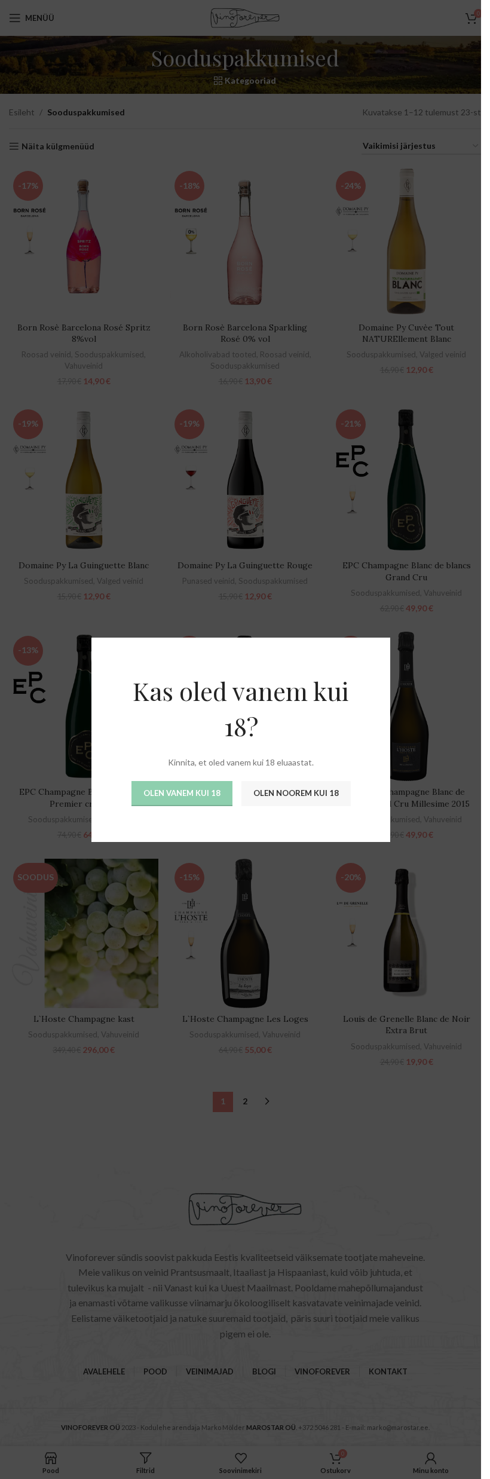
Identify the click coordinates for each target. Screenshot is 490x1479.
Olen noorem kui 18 (295, 793)
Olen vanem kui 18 (181, 793)
